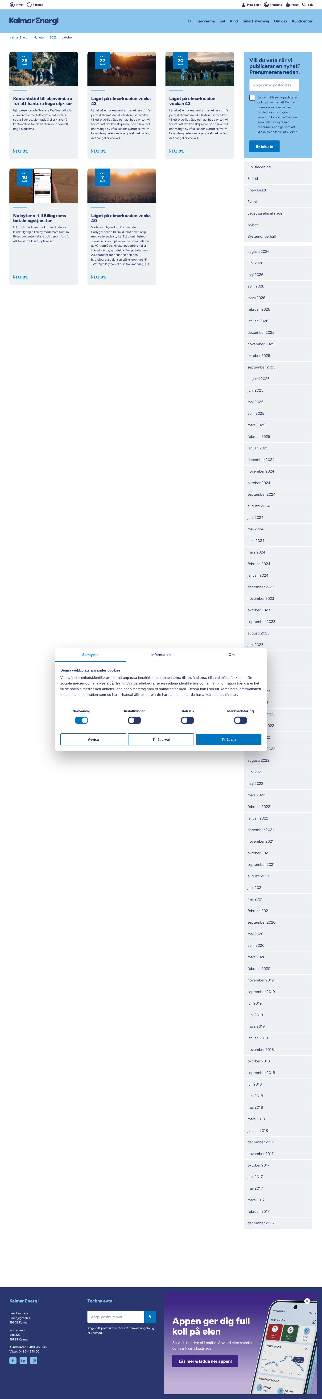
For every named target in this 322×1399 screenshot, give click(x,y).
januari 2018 (258, 1130)
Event (252, 201)
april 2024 (256, 540)
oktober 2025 (259, 355)
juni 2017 (255, 1177)
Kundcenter (302, 21)
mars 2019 (256, 1026)
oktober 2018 (259, 1061)
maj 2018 (255, 1107)
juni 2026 (255, 263)
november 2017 (261, 1153)
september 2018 (261, 1072)
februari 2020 (259, 968)
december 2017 (261, 1142)
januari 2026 (258, 321)
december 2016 (261, 1223)
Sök (310, 4)
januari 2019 (258, 1038)
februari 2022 (259, 806)
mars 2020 (256, 957)
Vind (234, 21)
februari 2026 (259, 309)
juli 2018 (255, 1084)
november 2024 (261, 471)
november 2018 (261, 1049)
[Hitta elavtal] (150, 1317)
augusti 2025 (258, 378)
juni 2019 (255, 1015)
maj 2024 (256, 529)
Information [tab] (161, 654)
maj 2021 (255, 899)
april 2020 (256, 945)
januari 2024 (258, 575)
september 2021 (261, 864)
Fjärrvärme (205, 21)
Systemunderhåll (262, 236)
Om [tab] (232, 654)
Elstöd (253, 178)
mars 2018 (256, 1119)
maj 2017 (255, 1188)
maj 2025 (255, 402)
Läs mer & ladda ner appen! (205, 1361)
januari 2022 (258, 818)
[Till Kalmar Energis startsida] (33, 21)
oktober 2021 (259, 853)
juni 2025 (255, 390)
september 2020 (262, 922)
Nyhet (253, 225)
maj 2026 (255, 274)
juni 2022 (255, 772)
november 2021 (261, 841)
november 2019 (261, 980)
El (189, 21)
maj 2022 (255, 783)
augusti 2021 (258, 876)
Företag (38, 4)
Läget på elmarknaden (266, 213)
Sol (222, 21)
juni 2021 (255, 887)
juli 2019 (255, 1003)
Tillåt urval (161, 739)
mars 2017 (256, 1200)
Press (295, 4)
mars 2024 (256, 552)
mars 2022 (256, 795)
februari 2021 (259, 911)
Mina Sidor (254, 4)
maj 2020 (256, 934)
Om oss (280, 21)
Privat (20, 4)
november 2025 (261, 344)
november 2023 (261, 598)
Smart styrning (256, 21)
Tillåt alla (229, 739)
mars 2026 (256, 298)
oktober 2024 (259, 483)
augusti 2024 (259, 506)
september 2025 (261, 367)
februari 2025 (259, 436)
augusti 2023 (258, 633)
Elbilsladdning (259, 167)
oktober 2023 (259, 610)
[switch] (134, 720)
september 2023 (261, 621)
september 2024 (262, 494)
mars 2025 (256, 425)
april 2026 (256, 286)
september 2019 (261, 991)
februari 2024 (259, 564)
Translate (276, 4)
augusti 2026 (258, 251)
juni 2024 (256, 517)
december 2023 (261, 587)
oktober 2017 (259, 1165)
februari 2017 (259, 1211)
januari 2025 (258, 448)
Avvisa (93, 739)
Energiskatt (257, 190)
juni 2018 (255, 1096)
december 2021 (261, 830)
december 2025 (261, 332)
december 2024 (261, 459)
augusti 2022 (258, 760)
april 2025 (256, 413)
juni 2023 (255, 644)
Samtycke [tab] (90, 654)
